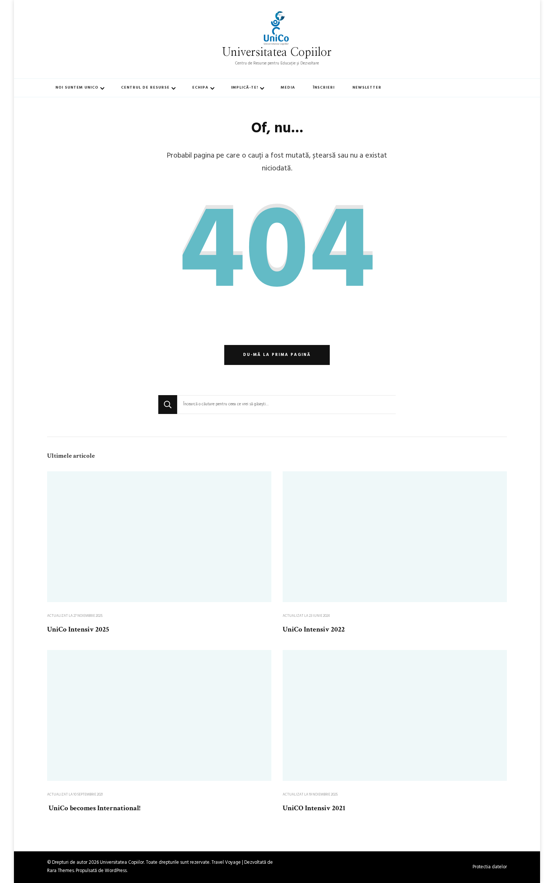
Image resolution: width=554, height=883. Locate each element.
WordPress (116, 871)
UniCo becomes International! (94, 808)
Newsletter (366, 87)
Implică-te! (244, 87)
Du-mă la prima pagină (277, 355)
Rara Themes (60, 871)
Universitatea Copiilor (277, 52)
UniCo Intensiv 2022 (314, 629)
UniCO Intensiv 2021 (314, 808)
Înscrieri (324, 87)
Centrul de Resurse (145, 87)
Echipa (200, 87)
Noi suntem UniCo (76, 87)
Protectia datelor (490, 867)
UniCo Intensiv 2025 (78, 629)
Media (288, 87)
